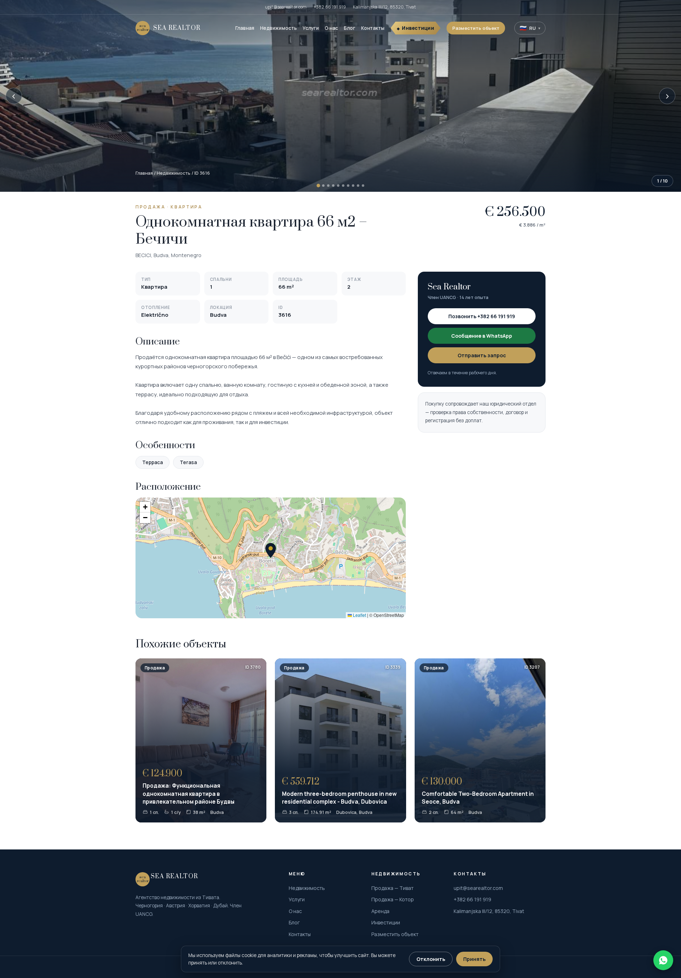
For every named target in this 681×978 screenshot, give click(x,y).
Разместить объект (475, 28)
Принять (474, 959)
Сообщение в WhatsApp (481, 335)
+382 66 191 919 (330, 7)
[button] (270, 550)
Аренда (380, 911)
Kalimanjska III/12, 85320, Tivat (384, 7)
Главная (244, 28)
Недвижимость (278, 28)
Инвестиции (418, 28)
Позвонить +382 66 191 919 (481, 316)
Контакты (372, 28)
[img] (270, 558)
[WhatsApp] (663, 960)
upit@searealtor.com (285, 7)
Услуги (311, 28)
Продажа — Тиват (392, 888)
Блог (349, 28)
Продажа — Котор (392, 899)
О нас (331, 28)
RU (530, 28)
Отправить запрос (482, 355)
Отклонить (430, 959)
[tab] (318, 186)
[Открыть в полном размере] (340, 96)
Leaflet (359, 615)
